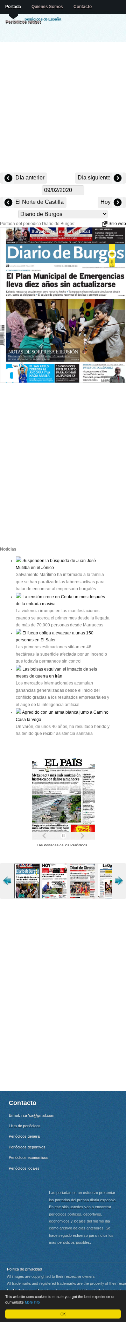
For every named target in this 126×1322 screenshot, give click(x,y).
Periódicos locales (24, 1168)
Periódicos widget (23, 21)
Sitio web (116, 223)
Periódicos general (24, 1136)
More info (32, 1302)
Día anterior (29, 178)
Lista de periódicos (25, 1126)
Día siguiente (95, 178)
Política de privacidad (24, 1269)
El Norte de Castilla (39, 202)
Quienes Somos (47, 6)
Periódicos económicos (28, 1157)
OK (63, 1313)
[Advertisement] (63, 107)
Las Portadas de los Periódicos (62, 845)
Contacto (83, 6)
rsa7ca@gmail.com (37, 1115)
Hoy (106, 202)
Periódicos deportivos (27, 1147)
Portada (13, 6)
